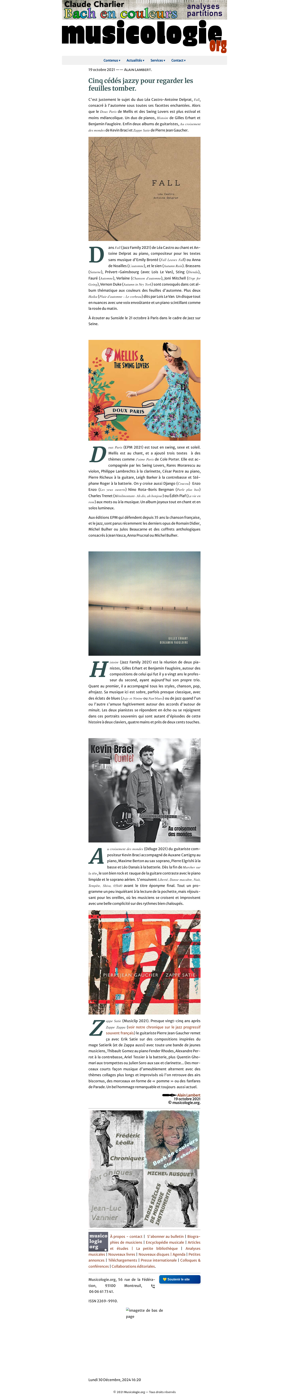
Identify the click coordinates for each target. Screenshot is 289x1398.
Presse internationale (159, 1260)
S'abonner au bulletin (165, 1236)
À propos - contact (126, 1236)
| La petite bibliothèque (154, 1248)
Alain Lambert (189, 1095)
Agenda (179, 1254)
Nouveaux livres (122, 1254)
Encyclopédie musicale (165, 1242)
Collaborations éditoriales (133, 1266)
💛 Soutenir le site (176, 1279)
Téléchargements (122, 1260)
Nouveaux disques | (156, 1254)
